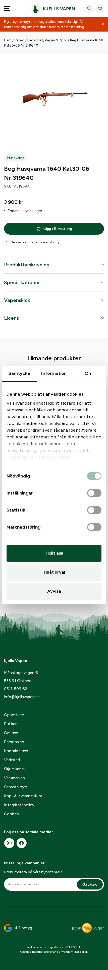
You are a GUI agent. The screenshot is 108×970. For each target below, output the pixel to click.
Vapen (19, 40)
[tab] (54, 267)
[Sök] (89, 8)
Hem (8, 40)
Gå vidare (89, 884)
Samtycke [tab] (19, 373)
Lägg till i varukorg (57, 229)
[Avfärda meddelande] (102, 24)
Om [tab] (88, 373)
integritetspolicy (41, 951)
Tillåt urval (54, 572)
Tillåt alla (54, 553)
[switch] (94, 493)
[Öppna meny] (7, 8)
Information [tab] (54, 373)
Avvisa (54, 591)
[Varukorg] (99, 8)
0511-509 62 (15, 688)
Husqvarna (15, 158)
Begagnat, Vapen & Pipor (47, 40)
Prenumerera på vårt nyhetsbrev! (33, 872)
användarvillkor (69, 951)
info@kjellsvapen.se (22, 696)
